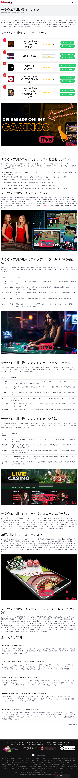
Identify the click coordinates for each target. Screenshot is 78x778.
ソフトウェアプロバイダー (50, 742)
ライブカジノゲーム (20, 742)
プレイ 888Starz (68, 77)
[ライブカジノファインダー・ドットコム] (6, 2)
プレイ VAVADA (68, 54)
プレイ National (68, 90)
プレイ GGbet (68, 42)
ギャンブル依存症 (59, 744)
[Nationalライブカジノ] (11, 95)
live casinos (47, 205)
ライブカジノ (10, 742)
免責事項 (21, 744)
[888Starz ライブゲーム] (11, 82)
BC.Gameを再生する (68, 65)
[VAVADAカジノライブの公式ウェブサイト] (10, 58)
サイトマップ (67, 742)
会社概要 (60, 742)
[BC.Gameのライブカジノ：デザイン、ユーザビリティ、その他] (11, 70)
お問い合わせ (68, 744)
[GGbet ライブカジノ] (11, 47)
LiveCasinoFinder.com (5, 12)
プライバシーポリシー (12, 744)
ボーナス (29, 742)
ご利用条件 (50, 744)
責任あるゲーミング (40, 744)
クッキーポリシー (30, 744)
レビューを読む (68, 46)
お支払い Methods (37, 742)
